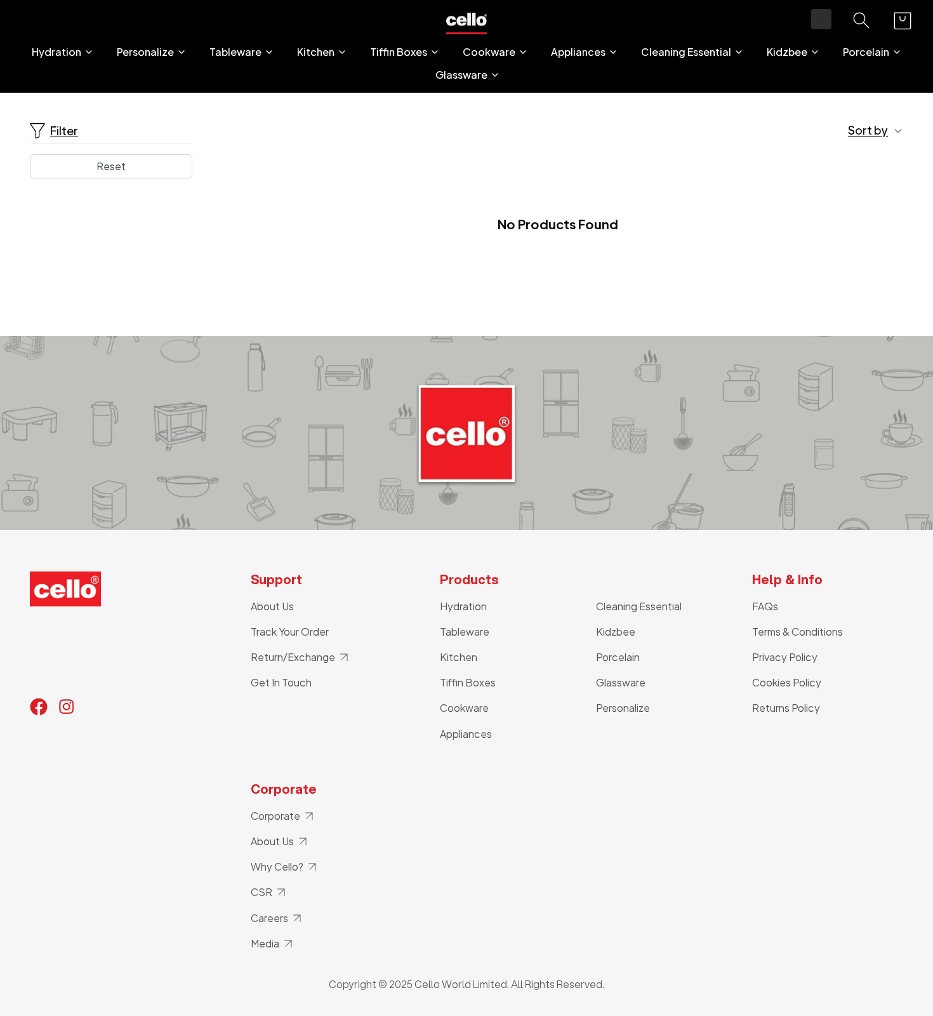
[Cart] (902, 20)
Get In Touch (281, 682)
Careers (269, 918)
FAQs (765, 606)
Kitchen (315, 52)
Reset (111, 166)
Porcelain (866, 52)
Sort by (868, 130)
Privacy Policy (784, 657)
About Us (272, 606)
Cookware (489, 52)
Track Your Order (290, 631)
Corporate (275, 815)
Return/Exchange (293, 657)
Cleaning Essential (686, 52)
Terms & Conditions (797, 631)
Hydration (56, 52)
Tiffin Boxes (398, 52)
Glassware (461, 75)
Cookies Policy (786, 682)
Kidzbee (787, 52)
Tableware (235, 52)
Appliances (578, 52)
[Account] (821, 19)
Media (265, 943)
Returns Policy (786, 707)
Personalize (145, 52)
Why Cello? (277, 866)
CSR (261, 892)
